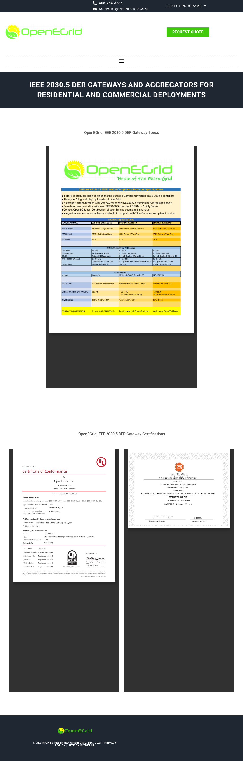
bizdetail (87, 745)
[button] (122, 61)
